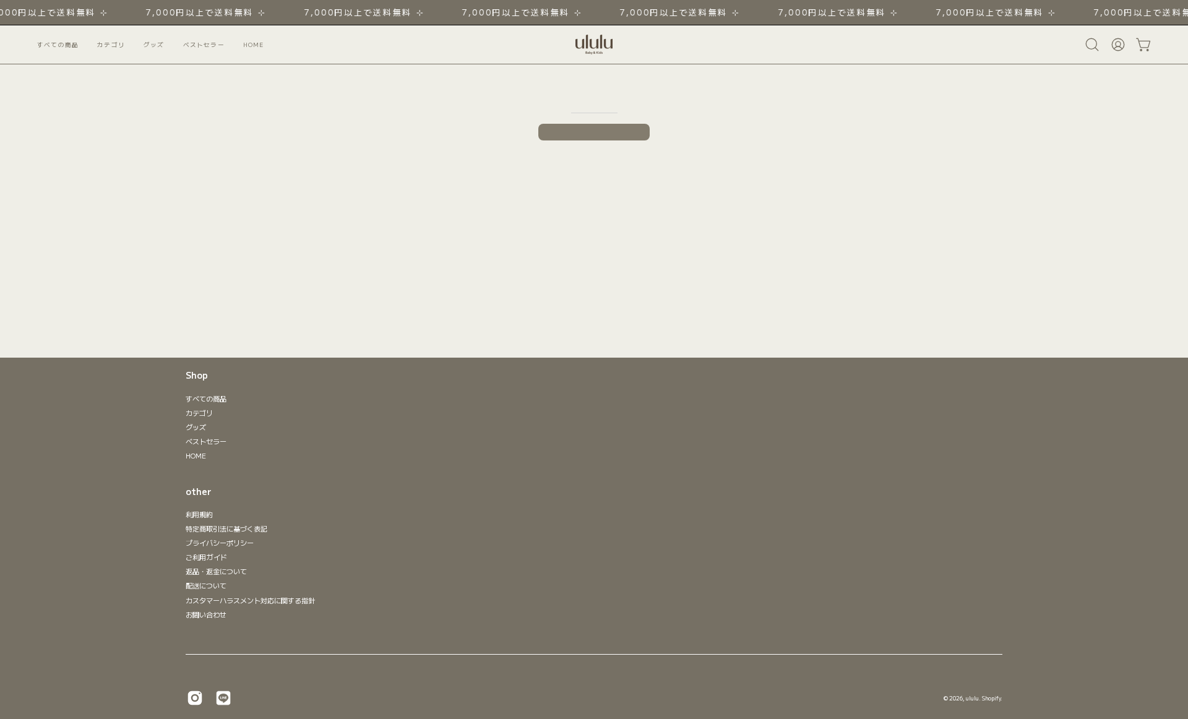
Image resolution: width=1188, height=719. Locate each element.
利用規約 (199, 514)
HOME (196, 455)
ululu (972, 698)
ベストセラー (206, 441)
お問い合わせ (206, 614)
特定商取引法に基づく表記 (226, 528)
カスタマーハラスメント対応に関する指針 (250, 600)
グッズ (196, 427)
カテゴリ (199, 413)
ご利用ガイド (206, 557)
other (199, 491)
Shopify (991, 698)
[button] (204, 44)
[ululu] (594, 44)
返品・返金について (216, 572)
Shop (197, 375)
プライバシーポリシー (220, 543)
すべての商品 (206, 398)
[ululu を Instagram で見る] (195, 698)
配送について (206, 586)
